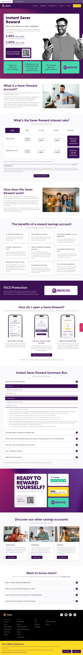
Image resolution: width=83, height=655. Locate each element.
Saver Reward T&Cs (65, 576)
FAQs (5, 624)
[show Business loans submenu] (56, 6)
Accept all (66, 651)
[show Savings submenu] (37, 6)
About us (61, 5)
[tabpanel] (41, 146)
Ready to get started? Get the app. (41, 354)
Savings (35, 5)
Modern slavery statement (23, 629)
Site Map (6, 634)
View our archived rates (41, 175)
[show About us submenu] (64, 6)
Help (68, 5)
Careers (19, 624)
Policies (47, 624)
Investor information (22, 626)
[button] (41, 381)
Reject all (76, 651)
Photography (37, 626)
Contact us (6, 621)
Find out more (11, 557)
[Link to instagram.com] (70, 614)
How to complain (8, 626)
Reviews (19, 632)
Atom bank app (20, 621)
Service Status (7, 632)
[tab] (12, 130)
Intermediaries (18, 1)
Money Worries (7, 629)
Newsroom (37, 624)
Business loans (52, 5)
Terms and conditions (51, 621)
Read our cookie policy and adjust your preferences (14, 652)
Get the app (77, 5)
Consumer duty (20, 637)
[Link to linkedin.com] (74, 614)
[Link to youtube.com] (66, 614)
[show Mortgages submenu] (46, 6)
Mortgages (43, 5)
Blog (35, 621)
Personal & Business (6, 1)
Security (19, 634)
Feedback (81, 327)
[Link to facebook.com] (61, 614)
